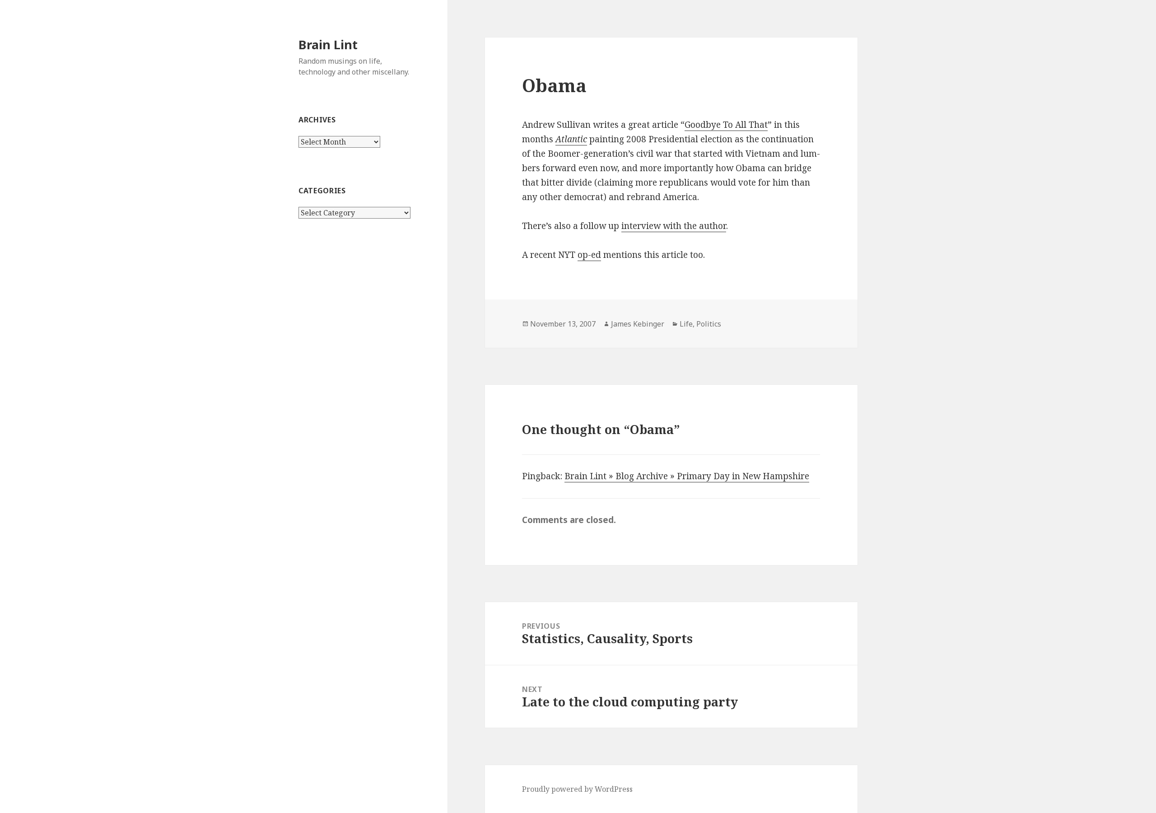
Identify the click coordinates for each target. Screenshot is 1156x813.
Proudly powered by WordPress (577, 789)
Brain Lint (328, 44)
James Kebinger (637, 324)
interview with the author (673, 226)
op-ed (589, 255)
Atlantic (571, 139)
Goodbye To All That (726, 125)
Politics (708, 324)
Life (686, 324)
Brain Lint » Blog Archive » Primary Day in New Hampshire (686, 476)
